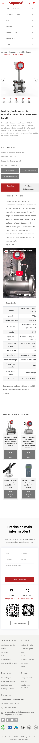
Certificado (4, 652)
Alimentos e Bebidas (8, 681)
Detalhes (10, 186)
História (3, 649)
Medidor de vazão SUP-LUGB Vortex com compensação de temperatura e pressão (10, 441)
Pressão (9, 26)
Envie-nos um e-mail (30, 171)
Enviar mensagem (20, 579)
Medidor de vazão (12, 9)
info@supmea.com (12, 599)
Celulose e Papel (6, 685)
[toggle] (3, 2)
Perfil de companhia (8, 645)
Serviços (24, 673)
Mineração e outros (7, 689)
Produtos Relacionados (28, 187)
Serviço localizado (27, 678)
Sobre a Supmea (8, 640)
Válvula (8, 44)
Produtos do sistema (13, 32)
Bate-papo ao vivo (11, 176)
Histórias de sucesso (8, 656)
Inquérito (11, 171)
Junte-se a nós (6, 659)
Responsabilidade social (9, 663)
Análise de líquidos (13, 15)
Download (24, 681)
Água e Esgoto (6, 678)
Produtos (25, 640)
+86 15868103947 (27, 599)
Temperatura (11, 38)
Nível (7, 21)
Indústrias (6, 673)
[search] (29, 2)
